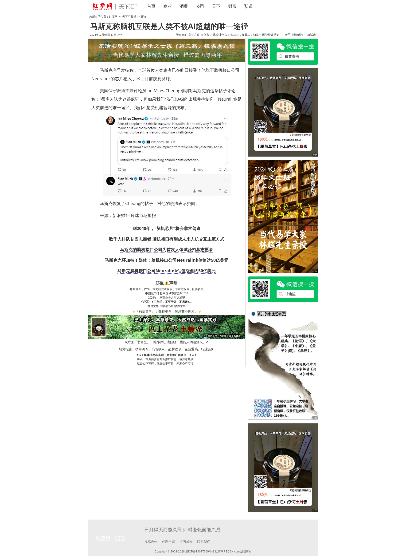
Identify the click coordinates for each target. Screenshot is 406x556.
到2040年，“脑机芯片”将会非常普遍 (167, 228)
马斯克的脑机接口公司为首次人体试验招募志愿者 (166, 249)
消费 (184, 6)
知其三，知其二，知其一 (246, 34)
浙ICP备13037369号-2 (199, 551)
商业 (167, 6)
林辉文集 (153, 306)
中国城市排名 (153, 293)
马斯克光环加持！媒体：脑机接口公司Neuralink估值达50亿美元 (166, 260)
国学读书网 (167, 306)
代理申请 (168, 542)
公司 (200, 6)
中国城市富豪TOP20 (175, 293)
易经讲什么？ (221, 34)
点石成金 (186, 542)
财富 (232, 6)
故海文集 (180, 306)
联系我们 (203, 542)
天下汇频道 (129, 16)
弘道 (248, 6)
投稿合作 (150, 542)
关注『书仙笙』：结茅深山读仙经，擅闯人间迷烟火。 (166, 342)
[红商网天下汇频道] (114, 6)
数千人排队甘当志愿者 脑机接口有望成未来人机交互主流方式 (166, 239)
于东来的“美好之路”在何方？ (194, 34)
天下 (216, 6)
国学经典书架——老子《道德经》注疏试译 (289, 34)
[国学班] (283, 362)
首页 (151, 6)
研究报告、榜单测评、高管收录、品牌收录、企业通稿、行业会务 (166, 349)
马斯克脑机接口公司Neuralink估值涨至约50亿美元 (166, 270)
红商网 (113, 16)
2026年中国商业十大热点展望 (166, 297)
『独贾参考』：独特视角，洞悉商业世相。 (166, 311)
